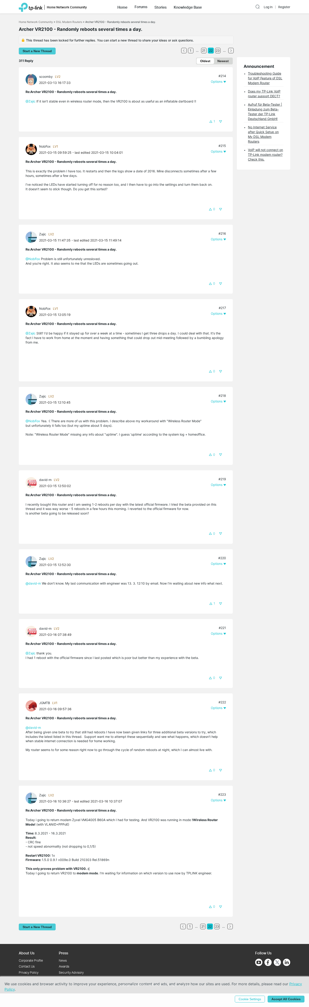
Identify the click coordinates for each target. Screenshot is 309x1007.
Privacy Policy (28, 972)
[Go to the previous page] (184, 50)
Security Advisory (71, 972)
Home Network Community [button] (67, 7)
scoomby (46, 76)
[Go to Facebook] (268, 962)
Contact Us (27, 966)
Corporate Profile (31, 960)
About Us (26, 953)
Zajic (42, 234)
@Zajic (31, 101)
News (63, 960)
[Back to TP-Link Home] (31, 7)
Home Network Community (36, 22)
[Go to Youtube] (258, 962)
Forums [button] (141, 7)
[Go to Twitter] (277, 963)
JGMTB (44, 703)
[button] (122, 7)
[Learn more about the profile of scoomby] (32, 79)
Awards (64, 966)
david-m (45, 480)
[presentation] (31, 79)
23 (218, 50)
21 (203, 50)
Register (284, 7)
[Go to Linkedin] (286, 962)
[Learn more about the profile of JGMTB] (32, 705)
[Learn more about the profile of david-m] (32, 482)
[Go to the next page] (231, 50)
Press (63, 953)
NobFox (45, 146)
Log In (268, 7)
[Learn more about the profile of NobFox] (32, 149)
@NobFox (33, 259)
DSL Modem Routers (69, 22)
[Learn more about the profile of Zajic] (32, 237)
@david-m (33, 583)
